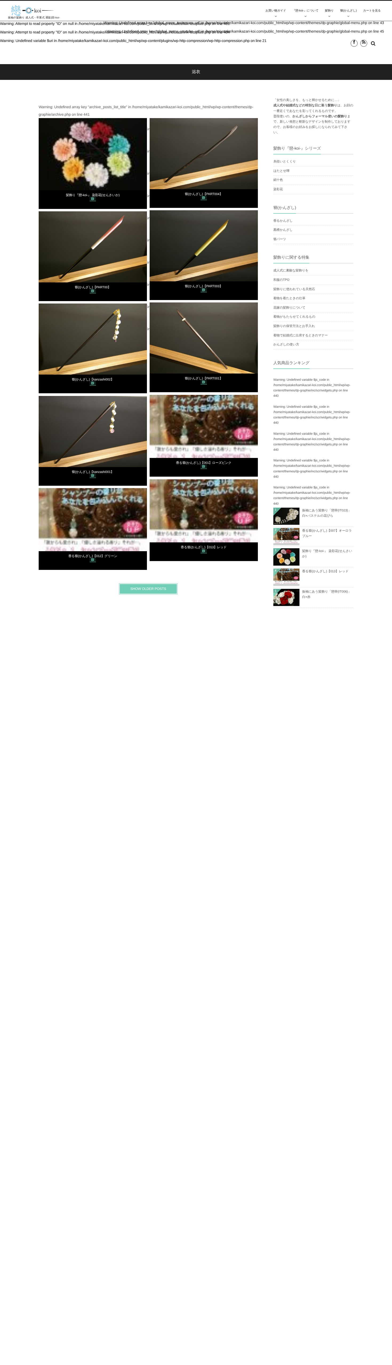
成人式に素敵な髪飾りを (291, 270)
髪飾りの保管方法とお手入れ (294, 326)
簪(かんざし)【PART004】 (204, 194)
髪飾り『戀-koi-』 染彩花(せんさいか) (92, 195)
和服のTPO (281, 280)
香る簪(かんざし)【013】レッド (204, 547)
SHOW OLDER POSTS (148, 589)
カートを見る (372, 10)
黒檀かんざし (283, 230)
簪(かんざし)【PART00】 (93, 287)
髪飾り (329, 10)
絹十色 (278, 180)
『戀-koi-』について (306, 10)
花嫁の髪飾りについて (289, 307)
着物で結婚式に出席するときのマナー (300, 335)
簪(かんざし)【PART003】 (204, 286)
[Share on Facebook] (354, 43)
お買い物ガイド (276, 10)
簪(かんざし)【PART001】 (204, 378)
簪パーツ (279, 239)
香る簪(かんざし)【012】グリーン (92, 556)
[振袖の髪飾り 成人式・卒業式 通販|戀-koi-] (32, 10)
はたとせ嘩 (281, 171)
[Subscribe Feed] (363, 43)
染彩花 (278, 189)
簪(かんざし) (348, 10)
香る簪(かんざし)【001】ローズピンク (203, 463)
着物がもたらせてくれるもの (294, 316)
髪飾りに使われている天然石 (294, 289)
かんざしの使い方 (286, 344)
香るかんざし (283, 221)
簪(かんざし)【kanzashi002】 (93, 379)
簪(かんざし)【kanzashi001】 (93, 472)
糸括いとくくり (284, 161)
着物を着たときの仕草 (289, 298)
